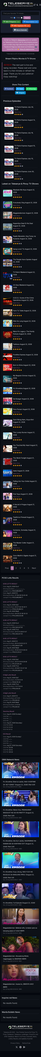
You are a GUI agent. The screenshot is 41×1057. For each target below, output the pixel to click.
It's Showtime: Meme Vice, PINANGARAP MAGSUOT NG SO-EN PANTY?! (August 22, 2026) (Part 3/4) (18, 812)
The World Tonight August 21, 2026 (23, 459)
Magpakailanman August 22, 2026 (25, 213)
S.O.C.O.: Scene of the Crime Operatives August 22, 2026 (23, 299)
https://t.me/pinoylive (27, 49)
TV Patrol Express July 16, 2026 (23, 134)
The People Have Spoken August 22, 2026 (25, 261)
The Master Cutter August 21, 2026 (23, 544)
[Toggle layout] (35, 5)
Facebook (10, 89)
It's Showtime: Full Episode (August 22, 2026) (19, 903)
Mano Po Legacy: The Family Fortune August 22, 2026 (23, 333)
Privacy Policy (15, 1043)
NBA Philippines (13, 22)
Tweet (21, 89)
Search (27, 18)
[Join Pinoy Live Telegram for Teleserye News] (20, 1047)
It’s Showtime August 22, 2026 (24, 388)
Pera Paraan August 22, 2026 (24, 409)
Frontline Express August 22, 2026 (25, 355)
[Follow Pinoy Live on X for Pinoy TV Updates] (17, 1047)
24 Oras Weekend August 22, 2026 (23, 286)
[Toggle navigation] (40, 5)
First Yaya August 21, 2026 (22, 494)
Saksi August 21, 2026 (21, 471)
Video (18, 18)
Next (34, 568)
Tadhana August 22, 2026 (22, 344)
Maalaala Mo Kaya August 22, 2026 (24, 191)
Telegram (21, 93)
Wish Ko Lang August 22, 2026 (24, 321)
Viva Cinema (31, 22)
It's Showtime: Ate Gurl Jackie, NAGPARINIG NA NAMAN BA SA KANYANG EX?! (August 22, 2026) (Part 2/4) (19, 843)
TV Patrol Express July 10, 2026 (23, 160)
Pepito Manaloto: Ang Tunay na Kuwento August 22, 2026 (24, 237)
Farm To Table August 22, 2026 (24, 311)
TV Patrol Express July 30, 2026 (24, 108)
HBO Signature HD (21, 26)
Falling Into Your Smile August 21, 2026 (25, 482)
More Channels (21, 30)
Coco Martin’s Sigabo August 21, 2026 (24, 557)
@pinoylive (21, 40)
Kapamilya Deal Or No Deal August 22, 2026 (23, 224)
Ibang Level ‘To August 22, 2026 (25, 249)
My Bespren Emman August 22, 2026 (24, 377)
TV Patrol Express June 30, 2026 (24, 173)
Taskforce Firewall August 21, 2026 (23, 518)
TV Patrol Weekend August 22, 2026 (24, 273)
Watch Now (17, 112)
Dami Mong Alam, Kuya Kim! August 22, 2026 (23, 421)
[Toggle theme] (37, 5)
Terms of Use (26, 1043)
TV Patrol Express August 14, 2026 (24, 121)
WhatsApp (32, 89)
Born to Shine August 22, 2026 (24, 365)
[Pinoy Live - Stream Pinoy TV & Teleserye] (18, 6)
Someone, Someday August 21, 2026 (24, 531)
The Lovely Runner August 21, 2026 (24, 434)
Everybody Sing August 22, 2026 (25, 203)
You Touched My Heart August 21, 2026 (25, 446)
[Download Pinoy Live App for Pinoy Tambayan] (24, 1047)
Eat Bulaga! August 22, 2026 (23, 399)
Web (11, 18)
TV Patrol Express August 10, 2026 (24, 147)
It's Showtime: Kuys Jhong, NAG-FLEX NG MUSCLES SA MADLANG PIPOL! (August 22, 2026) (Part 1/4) (18, 874)
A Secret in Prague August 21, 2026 (24, 506)
